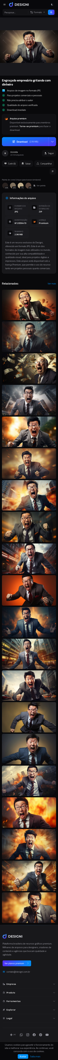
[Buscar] (51, 12)
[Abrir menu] (4, 4)
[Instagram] (28, 1035)
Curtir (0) (12, 163)
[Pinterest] (41, 1035)
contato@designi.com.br (18, 971)
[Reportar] (53, 171)
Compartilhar (46, 163)
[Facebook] (34, 1035)
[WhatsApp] (21, 1035)
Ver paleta (41, 185)
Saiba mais (35, 1056)
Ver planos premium (14, 963)
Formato (38, 12)
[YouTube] (47, 1035)
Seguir (51, 153)
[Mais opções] (52, 141)
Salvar (28, 163)
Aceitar (23, 1056)
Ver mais (52, 283)
